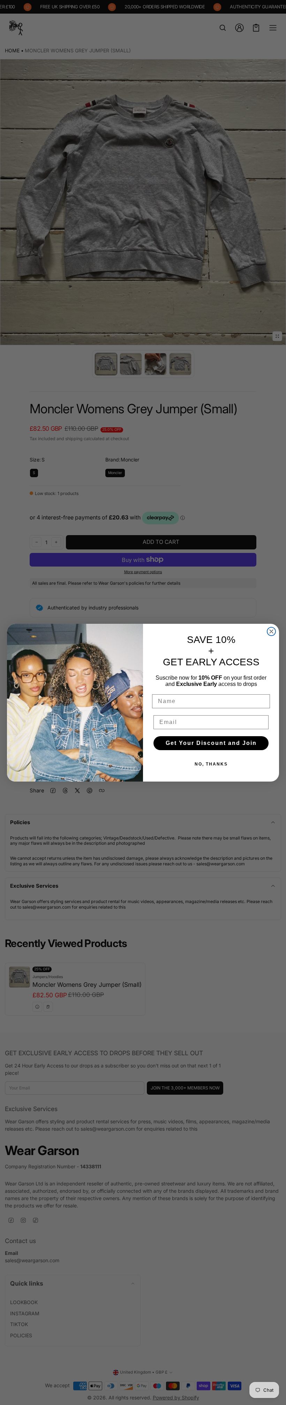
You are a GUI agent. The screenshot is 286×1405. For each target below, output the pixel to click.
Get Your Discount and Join (211, 743)
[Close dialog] (271, 631)
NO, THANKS (211, 764)
